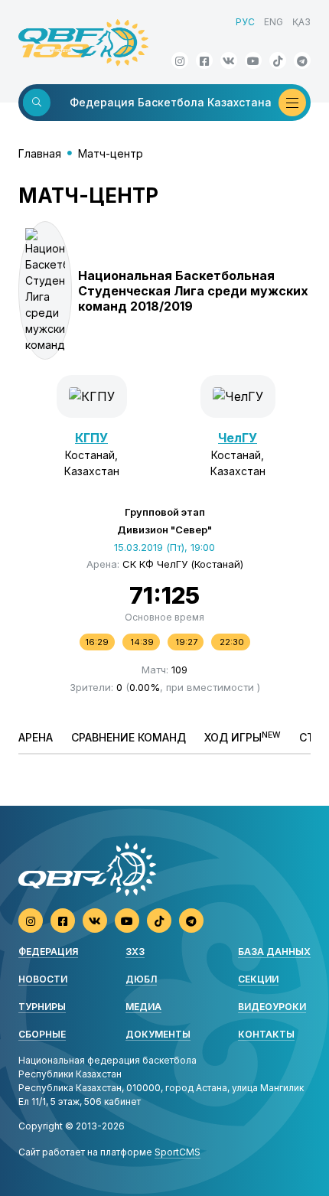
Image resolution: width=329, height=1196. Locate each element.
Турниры (42, 1006)
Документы (158, 1034)
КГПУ (91, 437)
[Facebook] (204, 60)
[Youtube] (253, 60)
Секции (258, 979)
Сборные (42, 1034)
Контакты (266, 1034)
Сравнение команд (128, 737)
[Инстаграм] (179, 60)
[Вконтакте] (228, 60)
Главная (39, 153)
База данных (274, 951)
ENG (273, 22)
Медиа (143, 1006)
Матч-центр (110, 153)
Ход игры (242, 737)
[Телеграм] (302, 60)
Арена (35, 737)
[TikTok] (277, 60)
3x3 (135, 951)
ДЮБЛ (141, 979)
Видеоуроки (272, 1006)
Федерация (48, 951)
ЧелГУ (237, 437)
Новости (42, 979)
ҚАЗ (301, 22)
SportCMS (177, 1152)
